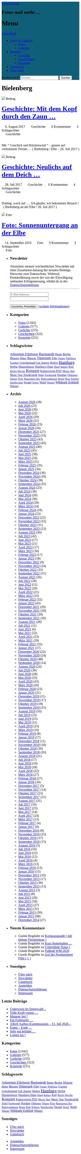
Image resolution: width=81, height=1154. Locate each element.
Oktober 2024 (27, 480)
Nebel (41, 375)
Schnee (75, 378)
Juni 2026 (24, 409)
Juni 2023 (24, 540)
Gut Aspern (42, 362)
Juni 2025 (24, 454)
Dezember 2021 (28, 607)
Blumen (14, 358)
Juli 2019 (24, 715)
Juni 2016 (24, 853)
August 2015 (26, 890)
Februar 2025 (27, 465)
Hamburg (67, 362)
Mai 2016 (24, 856)
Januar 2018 (26, 782)
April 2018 (25, 771)
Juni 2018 (24, 763)
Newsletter (25, 978)
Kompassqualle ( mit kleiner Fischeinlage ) (45, 937)
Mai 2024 (24, 499)
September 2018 (29, 752)
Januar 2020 (26, 692)
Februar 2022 (27, 599)
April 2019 (25, 726)
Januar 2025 (26, 469)
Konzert (32, 371)
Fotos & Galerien (21, 40)
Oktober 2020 (27, 659)
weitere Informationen (53, 306)
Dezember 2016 (28, 830)
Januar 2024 (26, 514)
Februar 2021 (27, 644)
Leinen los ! (18, 1035)
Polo (20, 378)
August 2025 (26, 446)
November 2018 (29, 745)
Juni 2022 (24, 584)
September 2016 (29, 841)
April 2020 (25, 681)
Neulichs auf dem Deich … (37, 170)
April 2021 (25, 636)
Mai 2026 (24, 413)
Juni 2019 (24, 718)
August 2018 (26, 756)
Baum (58, 354)
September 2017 (29, 797)
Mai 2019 (24, 722)
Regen (61, 378)
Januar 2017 (26, 827)
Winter (14, 386)
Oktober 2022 (27, 569)
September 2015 (29, 886)
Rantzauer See (32, 378)
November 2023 (29, 521)
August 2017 (26, 800)
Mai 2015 (24, 901)
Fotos (22, 44)
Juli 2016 (24, 849)
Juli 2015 (24, 894)
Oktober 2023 (27, 525)
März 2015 (25, 909)
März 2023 (25, 551)
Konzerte (24, 63)
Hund (57, 366)
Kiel (71, 366)
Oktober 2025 (27, 439)
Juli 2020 (24, 670)
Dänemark (44, 358)
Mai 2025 (24, 458)
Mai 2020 (24, 677)
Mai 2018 (24, 767)
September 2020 (29, 663)
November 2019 (29, 700)
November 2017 (29, 789)
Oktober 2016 (27, 838)
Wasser (51, 382)
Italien (64, 366)
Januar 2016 (26, 871)
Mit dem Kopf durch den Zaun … (39, 112)
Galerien (23, 48)
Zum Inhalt (9, 33)
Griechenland (27, 362)
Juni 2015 (24, 897)
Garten (14, 362)
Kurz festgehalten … (58, 943)
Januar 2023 (26, 558)
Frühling (71, 358)
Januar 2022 (26, 603)
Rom (67, 378)
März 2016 (25, 864)
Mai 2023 (24, 543)
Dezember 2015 (28, 875)
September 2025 (29, 443)
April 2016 (25, 860)
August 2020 (26, 666)
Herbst (14, 366)
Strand (27, 382)
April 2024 (25, 502)
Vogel (35, 382)
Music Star (69, 371)
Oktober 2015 (27, 882)
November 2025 (29, 435)
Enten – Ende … (21, 1027)
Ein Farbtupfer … (21, 1020)
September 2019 (29, 707)
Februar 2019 (27, 733)
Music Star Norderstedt (23, 375)
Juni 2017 (24, 808)
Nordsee (62, 375)
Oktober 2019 (27, 704)
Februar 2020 (27, 689)
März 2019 (25, 730)
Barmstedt (46, 354)
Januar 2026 (26, 428)
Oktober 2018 (27, 748)
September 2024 (29, 484)
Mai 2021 (24, 633)
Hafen (54, 362)
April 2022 (25, 592)
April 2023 (25, 547)
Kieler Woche (17, 371)
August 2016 (26, 845)
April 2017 (25, 815)
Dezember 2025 (28, 432)
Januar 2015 (26, 916)
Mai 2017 (24, 812)
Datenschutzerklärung (24, 285)
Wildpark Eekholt (67, 382)
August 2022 (26, 577)
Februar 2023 (27, 555)
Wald (42, 382)
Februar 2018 (27, 778)
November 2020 (29, 655)
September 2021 (29, 618)
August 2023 (26, 532)
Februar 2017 (27, 823)
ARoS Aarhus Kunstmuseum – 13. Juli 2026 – (40, 1024)
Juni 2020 (24, 674)
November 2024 (29, 476)
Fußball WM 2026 (57, 951)
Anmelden (25, 985)
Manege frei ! (19, 1016)
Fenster (61, 358)
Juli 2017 (24, 804)
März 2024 (25, 506)
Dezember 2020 (28, 651)
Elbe (54, 358)
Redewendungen (49, 378)
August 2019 (26, 711)
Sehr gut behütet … (23, 1031)
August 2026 (26, 402)
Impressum (25, 993)
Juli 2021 (24, 625)
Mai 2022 (24, 588)
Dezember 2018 (28, 741)
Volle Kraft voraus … (24, 1012)
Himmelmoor (26, 366)
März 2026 (25, 420)
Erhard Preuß (10, 3)
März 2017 (25, 819)
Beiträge (15, 51)
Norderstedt (50, 375)
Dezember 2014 (28, 920)
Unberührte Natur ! (57, 947)
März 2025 (25, 461)
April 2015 (25, 905)
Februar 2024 (27, 510)
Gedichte (24, 55)
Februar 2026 (27, 424)
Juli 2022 (24, 581)
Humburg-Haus (44, 366)
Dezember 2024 (28, 473)
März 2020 (25, 685)
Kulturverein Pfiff (51, 371)
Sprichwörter (16, 382)
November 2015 (29, 879)
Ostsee (13, 378)
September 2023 (29, 528)
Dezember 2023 (28, 517)
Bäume (31, 358)
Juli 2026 (24, 405)
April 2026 (25, 417)
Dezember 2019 (28, 696)
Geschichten (26, 59)
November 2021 (29, 610)
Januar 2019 (26, 737)
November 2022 (29, 566)
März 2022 (25, 595)
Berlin (67, 354)
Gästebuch (17, 66)
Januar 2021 (26, 648)
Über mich (17, 70)
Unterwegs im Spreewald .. (28, 1009)
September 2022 (29, 573)
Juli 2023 (24, 536)
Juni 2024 (24, 495)
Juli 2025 (24, 450)
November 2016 (29, 834)
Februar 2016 (27, 868)
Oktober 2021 (27, 614)
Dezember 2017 (28, 786)
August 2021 (26, 622)
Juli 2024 (24, 491)
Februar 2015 (27, 912)
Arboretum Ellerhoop (24, 354)
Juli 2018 (24, 759)
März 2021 (25, 640)
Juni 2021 (24, 629)
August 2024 (26, 487)
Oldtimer (72, 375)
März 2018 (25, 774)
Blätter (23, 358)
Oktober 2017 (27, 793)
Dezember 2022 (28, 562)
